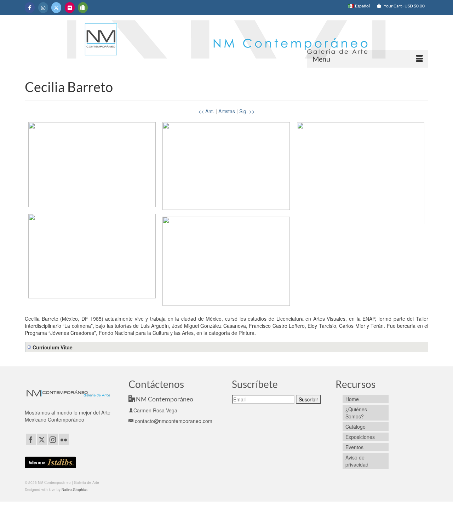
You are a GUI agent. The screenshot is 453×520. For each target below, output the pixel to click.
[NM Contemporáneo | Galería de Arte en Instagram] (43, 7)
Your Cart (404, 5)
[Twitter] (42, 439)
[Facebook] (31, 439)
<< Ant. (206, 111)
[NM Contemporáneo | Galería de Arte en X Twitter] (56, 7)
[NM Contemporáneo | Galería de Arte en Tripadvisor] (83, 7)
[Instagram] (53, 439)
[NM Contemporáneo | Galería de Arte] (226, 42)
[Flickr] (64, 439)
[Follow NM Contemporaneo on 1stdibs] (50, 461)
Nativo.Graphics (74, 489)
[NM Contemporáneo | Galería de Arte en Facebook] (30, 7)
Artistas (226, 111)
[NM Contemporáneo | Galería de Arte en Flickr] (70, 7)
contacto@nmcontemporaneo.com (172, 420)
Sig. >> (247, 111)
